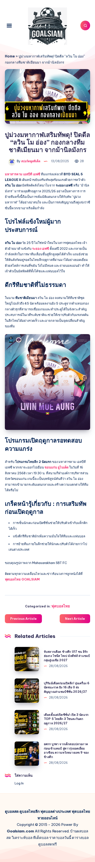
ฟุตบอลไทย (60, 606)
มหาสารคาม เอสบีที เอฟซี (22, 174)
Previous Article (23, 618)
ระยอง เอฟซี (40, 248)
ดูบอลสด (12, 811)
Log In (19, 783)
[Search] (85, 25)
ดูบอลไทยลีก (29, 811)
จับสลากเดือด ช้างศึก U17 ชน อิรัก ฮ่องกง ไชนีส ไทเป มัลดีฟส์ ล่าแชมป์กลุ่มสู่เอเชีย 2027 (67, 656)
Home (10, 56)
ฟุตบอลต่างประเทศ (55, 811)
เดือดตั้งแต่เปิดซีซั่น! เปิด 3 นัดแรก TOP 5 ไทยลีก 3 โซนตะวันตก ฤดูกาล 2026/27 (66, 719)
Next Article (75, 618)
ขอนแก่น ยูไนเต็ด (56, 467)
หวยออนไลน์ (47, 818)
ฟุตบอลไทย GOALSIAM (22, 579)
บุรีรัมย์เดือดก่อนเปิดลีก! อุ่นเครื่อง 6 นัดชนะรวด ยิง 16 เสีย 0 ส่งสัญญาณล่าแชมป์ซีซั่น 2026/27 (66, 687)
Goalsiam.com (20, 831)
